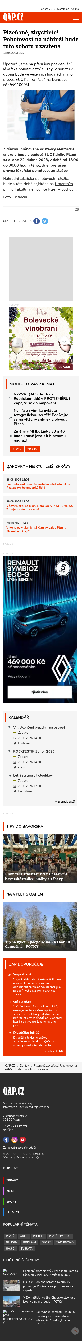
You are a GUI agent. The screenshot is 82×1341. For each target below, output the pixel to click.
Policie (38, 1236)
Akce (24, 1236)
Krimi (10, 1191)
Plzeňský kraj (60, 1236)
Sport (11, 1201)
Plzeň (16, 449)
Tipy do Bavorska (24, 826)
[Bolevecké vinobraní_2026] (41, 338)
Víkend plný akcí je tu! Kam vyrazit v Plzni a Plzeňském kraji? (36, 529)
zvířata (27, 1249)
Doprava (29, 1242)
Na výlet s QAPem (24, 894)
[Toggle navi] (76, 17)
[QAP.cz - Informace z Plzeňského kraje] (13, 17)
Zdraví (32, 449)
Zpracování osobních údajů (19, 1148)
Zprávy (24, 1066)
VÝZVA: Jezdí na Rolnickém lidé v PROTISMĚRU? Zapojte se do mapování (39, 507)
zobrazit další (66, 802)
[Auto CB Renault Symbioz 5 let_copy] (40, 702)
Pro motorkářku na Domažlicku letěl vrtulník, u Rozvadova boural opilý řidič (38, 486)
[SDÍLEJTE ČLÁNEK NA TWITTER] (45, 221)
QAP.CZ (10, 1066)
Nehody (11, 1242)
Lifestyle (13, 1212)
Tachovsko (65, 1242)
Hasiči (10, 1249)
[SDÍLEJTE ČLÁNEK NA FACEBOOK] (36, 221)
